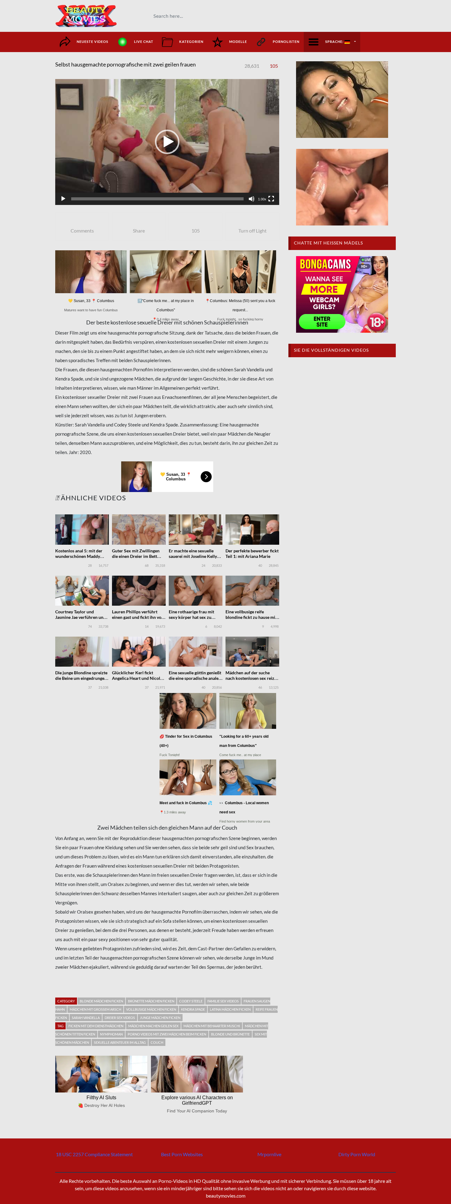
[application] (167, 142)
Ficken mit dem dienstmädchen (95, 1026)
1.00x (262, 199)
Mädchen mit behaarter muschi (211, 1026)
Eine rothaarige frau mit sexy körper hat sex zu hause (191, 617)
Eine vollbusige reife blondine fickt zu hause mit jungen (251, 617)
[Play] (63, 199)
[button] (167, 142)
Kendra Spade (193, 1009)
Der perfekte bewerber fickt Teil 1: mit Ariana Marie (252, 553)
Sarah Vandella (86, 1018)
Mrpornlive (269, 1154)
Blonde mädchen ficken (101, 1001)
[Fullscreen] (271, 199)
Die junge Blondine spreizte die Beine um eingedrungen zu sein (81, 678)
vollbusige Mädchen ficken (151, 1009)
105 (274, 66)
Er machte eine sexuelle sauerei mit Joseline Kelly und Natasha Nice (193, 556)
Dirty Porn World (356, 1154)
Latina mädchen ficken (230, 1009)
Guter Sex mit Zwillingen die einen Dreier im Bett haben (136, 556)
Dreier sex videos (120, 1018)
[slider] (157, 198)
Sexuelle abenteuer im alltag (120, 1042)
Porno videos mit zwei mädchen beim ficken (167, 1034)
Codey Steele (190, 1001)
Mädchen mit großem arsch (95, 1009)
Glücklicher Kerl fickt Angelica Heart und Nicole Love (137, 678)
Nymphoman (111, 1034)
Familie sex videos (223, 1001)
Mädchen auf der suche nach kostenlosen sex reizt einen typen (251, 678)
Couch (157, 1042)
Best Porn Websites (182, 1154)
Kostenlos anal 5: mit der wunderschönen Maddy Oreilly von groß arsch (78, 556)
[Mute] (252, 199)
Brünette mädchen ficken (151, 1001)
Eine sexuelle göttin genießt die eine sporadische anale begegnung (195, 678)
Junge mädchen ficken (160, 1018)
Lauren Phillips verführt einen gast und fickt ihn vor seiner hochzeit (137, 617)
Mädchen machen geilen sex (153, 1026)
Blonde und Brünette (230, 1034)
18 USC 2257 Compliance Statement (94, 1154)
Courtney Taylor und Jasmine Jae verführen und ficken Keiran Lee (80, 617)
